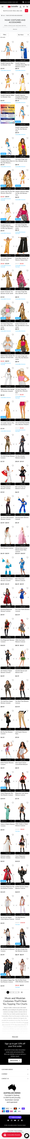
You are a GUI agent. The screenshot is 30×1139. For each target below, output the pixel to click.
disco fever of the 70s (20, 1024)
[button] (2, 6)
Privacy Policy (11, 1130)
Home (3, 15)
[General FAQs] (24, 6)
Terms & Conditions (18, 1130)
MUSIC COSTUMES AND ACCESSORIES (14, 15)
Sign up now (14, 1060)
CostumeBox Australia (12, 1125)
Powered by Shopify (21, 1125)
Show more (15, 1036)
